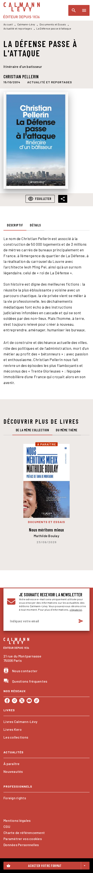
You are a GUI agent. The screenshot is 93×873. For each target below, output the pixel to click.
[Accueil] (21, 10)
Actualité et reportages (17, 28)
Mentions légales (16, 820)
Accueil (8, 24)
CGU (6, 826)
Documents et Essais (53, 24)
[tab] (14, 225)
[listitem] (7, 700)
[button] (50, 82)
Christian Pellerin (21, 76)
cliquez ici (76, 609)
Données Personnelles (21, 845)
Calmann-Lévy (26, 24)
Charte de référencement (24, 832)
